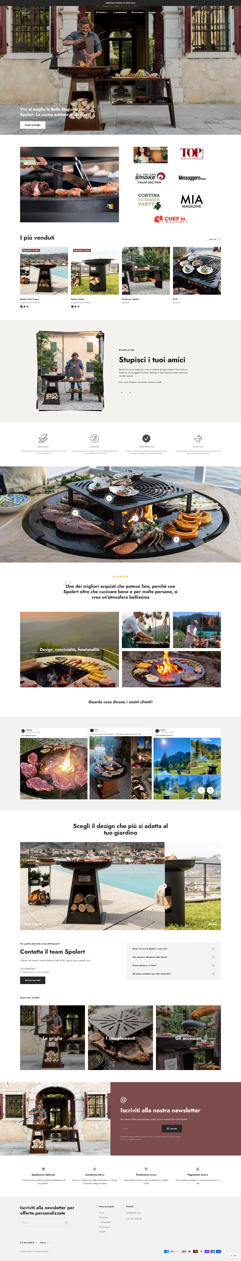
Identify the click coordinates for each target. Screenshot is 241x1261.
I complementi (120, 12)
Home (88, 12)
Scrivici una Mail (32, 980)
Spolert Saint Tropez (29, 299)
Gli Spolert (101, 12)
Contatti (152, 12)
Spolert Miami (77, 299)
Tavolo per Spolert (130, 299)
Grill (175, 299)
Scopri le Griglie (32, 125)
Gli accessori (137, 12)
